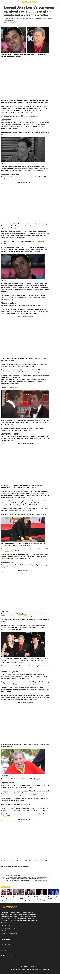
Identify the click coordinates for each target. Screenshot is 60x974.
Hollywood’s (16, 106)
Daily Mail (22, 614)
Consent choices (30, 972)
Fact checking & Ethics (8, 928)
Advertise (4, 931)
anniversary (38, 375)
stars (9, 508)
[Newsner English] (29, 2)
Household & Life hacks (8, 955)
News (3, 942)
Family (3, 947)
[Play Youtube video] (25, 404)
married (7, 551)
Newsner (6, 18)
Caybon (45, 969)
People (38, 305)
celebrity (43, 122)
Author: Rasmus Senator (9, 20)
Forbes (36, 699)
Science (3, 950)
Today (47, 233)
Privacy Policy (5, 925)
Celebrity (11, 18)
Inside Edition (33, 795)
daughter (36, 779)
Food (2, 953)
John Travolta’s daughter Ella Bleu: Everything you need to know (27, 514)
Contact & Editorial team (9, 934)
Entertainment (6, 944)
